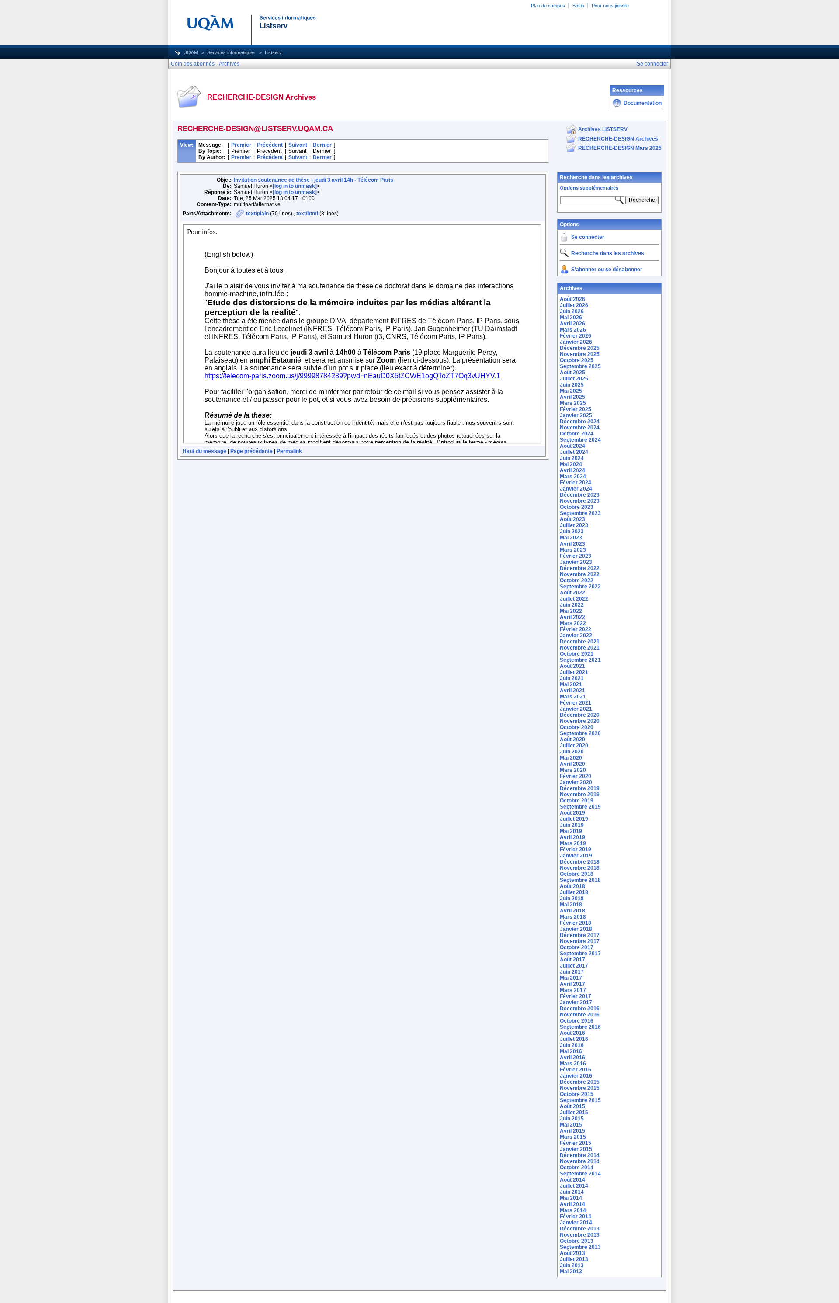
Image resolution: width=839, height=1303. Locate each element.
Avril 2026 (572, 324)
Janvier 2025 (576, 415)
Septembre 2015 (580, 1100)
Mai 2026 (571, 318)
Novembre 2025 (580, 354)
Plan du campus (548, 5)
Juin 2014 (572, 1192)
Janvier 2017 (576, 1002)
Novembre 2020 (580, 721)
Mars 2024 (573, 477)
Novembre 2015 (580, 1088)
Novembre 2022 (580, 574)
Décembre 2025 (580, 348)
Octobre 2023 (576, 507)
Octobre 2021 (576, 654)
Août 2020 (572, 739)
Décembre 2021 (580, 642)
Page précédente (251, 451)
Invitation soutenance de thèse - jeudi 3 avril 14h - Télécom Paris (313, 180)
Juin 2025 (572, 385)
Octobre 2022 (576, 580)
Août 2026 (572, 299)
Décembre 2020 (580, 715)
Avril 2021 (572, 691)
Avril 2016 (572, 1057)
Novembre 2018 (580, 868)
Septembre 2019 (580, 807)
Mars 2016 (573, 1064)
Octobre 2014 (576, 1168)
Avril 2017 (572, 984)
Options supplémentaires (589, 187)
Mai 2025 (571, 391)
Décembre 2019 (580, 788)
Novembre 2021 (580, 648)
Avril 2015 (572, 1131)
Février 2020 (575, 776)
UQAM (191, 52)
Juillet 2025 (574, 379)
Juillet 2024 (574, 452)
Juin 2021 (572, 678)
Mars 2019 (573, 843)
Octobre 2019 (576, 801)
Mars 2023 (573, 550)
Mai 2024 (571, 464)
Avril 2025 (572, 397)
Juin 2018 (572, 898)
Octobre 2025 (576, 360)
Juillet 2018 (574, 892)
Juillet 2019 (574, 819)
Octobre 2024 (576, 434)
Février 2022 (575, 629)
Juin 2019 (572, 825)
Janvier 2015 (576, 1149)
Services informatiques (231, 52)
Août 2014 (572, 1180)
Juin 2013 (572, 1265)
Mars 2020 (573, 770)
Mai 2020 (571, 758)
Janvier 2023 (576, 562)
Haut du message (204, 451)
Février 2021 (575, 703)
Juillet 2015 (574, 1112)
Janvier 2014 (576, 1223)
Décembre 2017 (580, 935)
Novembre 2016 (580, 1015)
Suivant (297, 145)
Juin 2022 (572, 605)
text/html (307, 214)
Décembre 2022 (580, 568)
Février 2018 (575, 923)
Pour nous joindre (610, 5)
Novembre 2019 (580, 794)
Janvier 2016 (576, 1076)
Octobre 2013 (576, 1241)
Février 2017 (575, 996)
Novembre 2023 (580, 501)
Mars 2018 (573, 917)
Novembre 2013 (580, 1235)
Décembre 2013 (580, 1229)
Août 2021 (572, 666)
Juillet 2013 (574, 1259)
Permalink (289, 451)
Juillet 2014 (574, 1186)
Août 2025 (572, 373)
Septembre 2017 (580, 953)
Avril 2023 (572, 544)
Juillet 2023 (574, 525)
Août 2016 (572, 1033)
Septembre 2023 (580, 513)
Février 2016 (575, 1070)
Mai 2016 (571, 1051)
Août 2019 (572, 813)
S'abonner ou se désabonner (606, 269)
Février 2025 (575, 409)
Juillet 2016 (574, 1039)
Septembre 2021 (580, 660)
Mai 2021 (571, 684)
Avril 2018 (572, 911)
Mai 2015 (571, 1125)
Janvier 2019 (576, 856)
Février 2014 (575, 1216)
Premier (241, 145)
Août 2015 (572, 1106)
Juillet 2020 (574, 746)
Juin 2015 (572, 1119)
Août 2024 (572, 446)
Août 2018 (572, 886)
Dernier (322, 145)
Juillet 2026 (574, 305)
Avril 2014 (572, 1204)
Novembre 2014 (580, 1161)
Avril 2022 (572, 617)
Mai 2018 (571, 905)
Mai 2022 (571, 611)
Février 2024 (575, 483)
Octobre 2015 (576, 1094)
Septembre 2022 (580, 587)
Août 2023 (572, 519)
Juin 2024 (572, 458)
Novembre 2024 (580, 428)
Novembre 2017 (580, 941)
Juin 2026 (572, 311)
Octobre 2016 (576, 1021)
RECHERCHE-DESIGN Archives (618, 139)
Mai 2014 (571, 1198)
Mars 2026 (573, 330)
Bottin (578, 5)
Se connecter (587, 237)
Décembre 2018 (580, 862)
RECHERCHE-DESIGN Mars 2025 (620, 148)
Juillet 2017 (574, 966)
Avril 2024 (572, 470)
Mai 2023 (571, 538)
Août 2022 (572, 593)
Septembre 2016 (580, 1027)
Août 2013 (572, 1253)
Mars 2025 (573, 403)
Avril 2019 (572, 837)
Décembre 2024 (580, 421)
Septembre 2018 (580, 880)
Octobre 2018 (576, 874)
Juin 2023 (572, 532)
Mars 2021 (573, 697)
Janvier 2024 (576, 489)
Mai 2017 (571, 978)
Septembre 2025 (580, 366)
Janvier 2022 (576, 635)
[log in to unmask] (295, 186)
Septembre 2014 (580, 1174)
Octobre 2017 (576, 947)
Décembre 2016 (580, 1009)
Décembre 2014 (580, 1155)
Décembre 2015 (580, 1082)
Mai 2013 (571, 1271)
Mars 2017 (573, 990)
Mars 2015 (573, 1137)
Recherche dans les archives (596, 177)
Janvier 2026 (576, 342)
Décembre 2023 (580, 495)
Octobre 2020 (576, 727)
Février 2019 (575, 850)
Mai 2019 (571, 831)
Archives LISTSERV (603, 129)
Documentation (643, 103)
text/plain (257, 214)
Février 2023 (575, 556)
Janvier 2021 (576, 709)
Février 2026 (575, 336)
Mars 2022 (573, 623)
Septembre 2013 (580, 1247)
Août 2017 (572, 960)
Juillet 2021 (574, 672)
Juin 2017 (572, 972)
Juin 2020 (572, 752)
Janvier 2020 (576, 782)
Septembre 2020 (580, 733)
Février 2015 (575, 1143)
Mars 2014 (573, 1210)
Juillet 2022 (574, 599)
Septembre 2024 (580, 440)
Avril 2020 (572, 764)
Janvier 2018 (576, 929)
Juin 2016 (572, 1045)
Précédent (270, 145)
